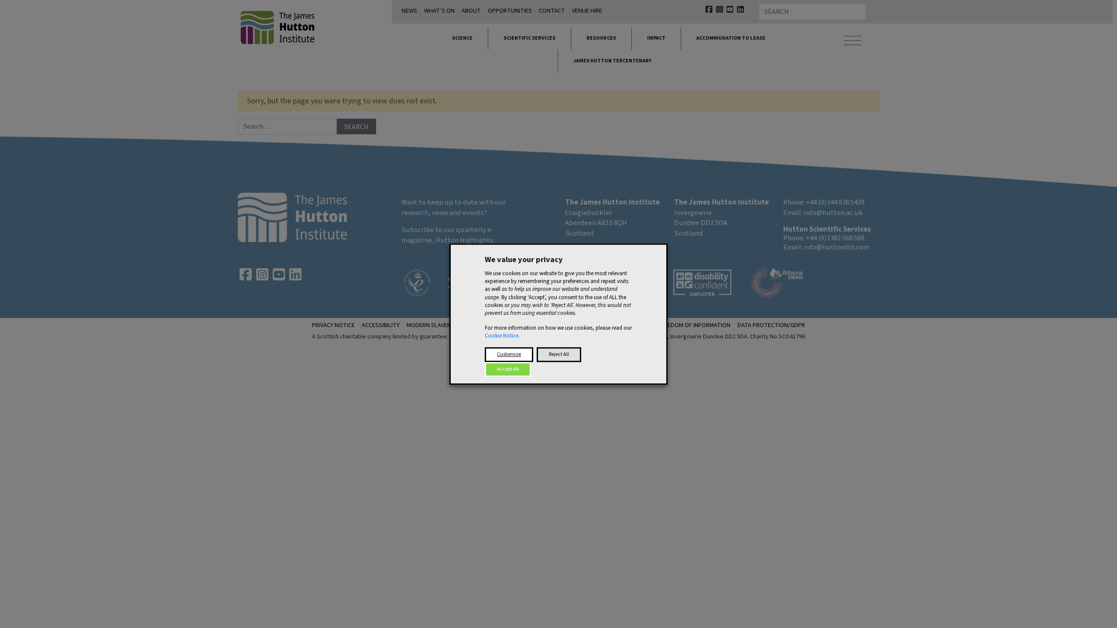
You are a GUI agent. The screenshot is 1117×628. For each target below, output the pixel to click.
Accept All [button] (508, 369)
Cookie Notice (501, 336)
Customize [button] (509, 354)
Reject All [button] (559, 354)
